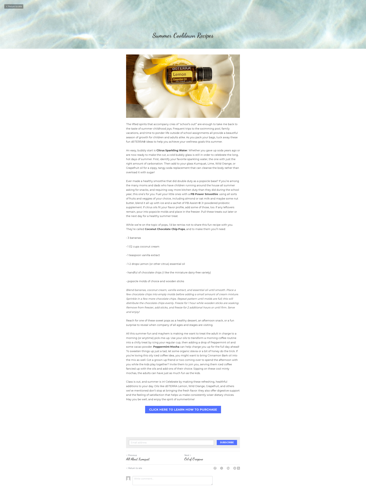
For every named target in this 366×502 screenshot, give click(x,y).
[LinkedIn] (228, 468)
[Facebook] (215, 468)
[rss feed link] (238, 468)
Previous (132, 455)
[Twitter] (221, 468)
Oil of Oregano (193, 459)
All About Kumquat (138, 459)
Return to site (15, 6)
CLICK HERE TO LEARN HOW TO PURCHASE (183, 409)
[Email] (234, 468)
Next (186, 455)
